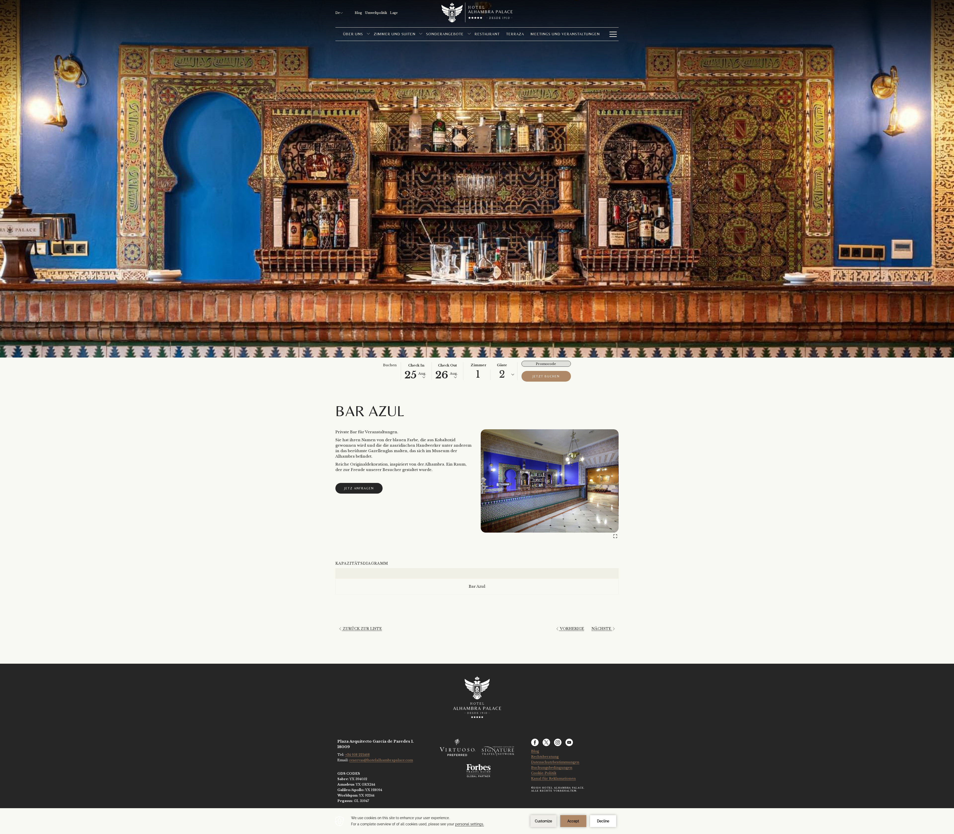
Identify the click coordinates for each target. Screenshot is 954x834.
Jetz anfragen (359, 488)
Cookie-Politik (543, 773)
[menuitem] (353, 34)
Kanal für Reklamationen (553, 778)
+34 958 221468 (357, 755)
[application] (477, 821)
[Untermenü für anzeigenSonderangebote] (469, 34)
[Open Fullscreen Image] (615, 536)
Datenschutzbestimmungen (555, 762)
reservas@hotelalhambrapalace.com (381, 760)
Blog (535, 751)
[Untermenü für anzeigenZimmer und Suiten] (421, 34)
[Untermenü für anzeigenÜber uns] (368, 34)
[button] (416, 371)
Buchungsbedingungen (551, 767)
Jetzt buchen (546, 376)
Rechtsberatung (545, 757)
